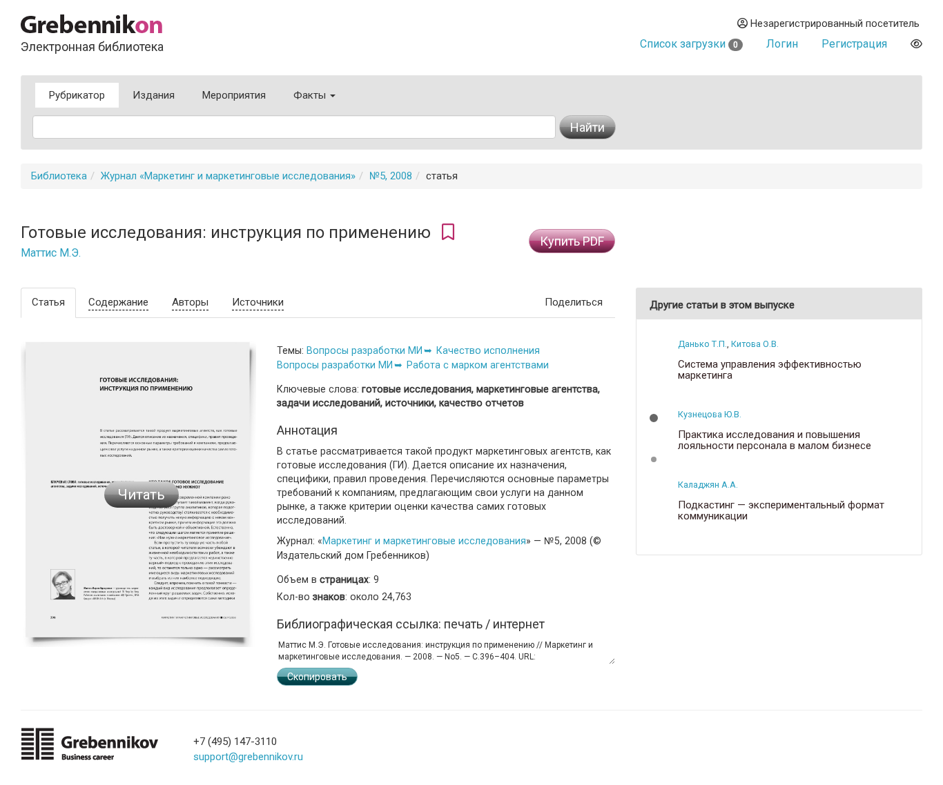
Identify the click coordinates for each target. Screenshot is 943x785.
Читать (141, 494)
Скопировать (317, 676)
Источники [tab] (258, 302)
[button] (654, 418)
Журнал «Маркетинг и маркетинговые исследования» (228, 176)
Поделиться (574, 302)
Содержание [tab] (118, 302)
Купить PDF (572, 241)
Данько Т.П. (702, 344)
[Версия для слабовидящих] (916, 44)
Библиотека (59, 176)
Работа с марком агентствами (478, 364)
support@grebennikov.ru (248, 757)
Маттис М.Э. (51, 253)
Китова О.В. (755, 344)
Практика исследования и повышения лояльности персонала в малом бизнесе (774, 440)
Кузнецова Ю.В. (709, 414)
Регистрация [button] (854, 43)
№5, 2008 (390, 176)
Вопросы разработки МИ (364, 350)
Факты (311, 95)
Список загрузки (689, 43)
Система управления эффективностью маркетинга (770, 370)
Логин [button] (782, 43)
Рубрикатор (77, 95)
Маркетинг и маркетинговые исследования (424, 540)
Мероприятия (234, 95)
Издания (154, 95)
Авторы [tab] (190, 302)
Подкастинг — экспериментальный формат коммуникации (781, 510)
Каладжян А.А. (708, 484)
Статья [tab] (48, 302)
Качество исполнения (488, 350)
